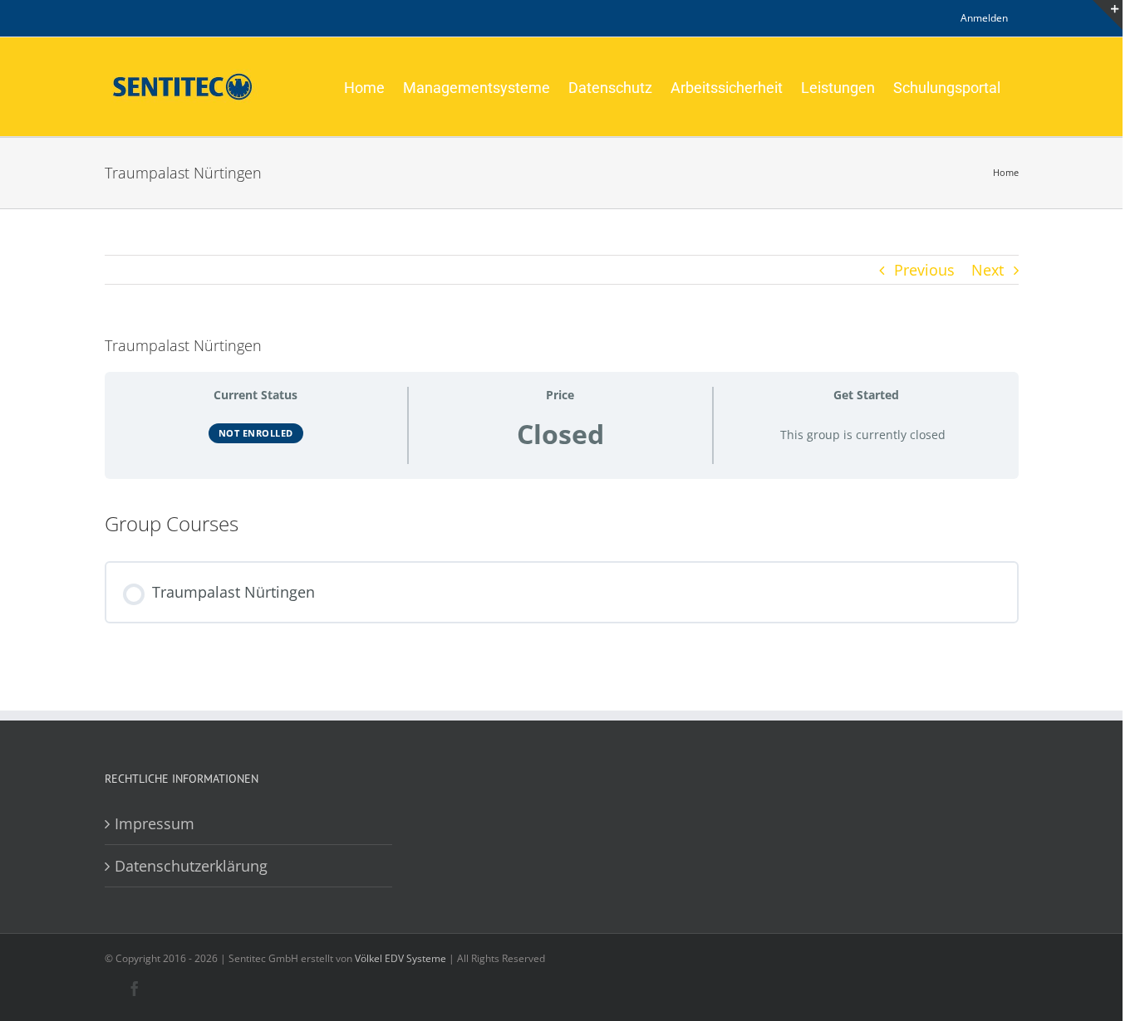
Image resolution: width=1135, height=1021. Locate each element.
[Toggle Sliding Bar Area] (1108, 15)
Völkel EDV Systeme (400, 958)
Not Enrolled (256, 433)
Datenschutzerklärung (191, 866)
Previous (924, 270)
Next (987, 270)
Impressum (154, 823)
